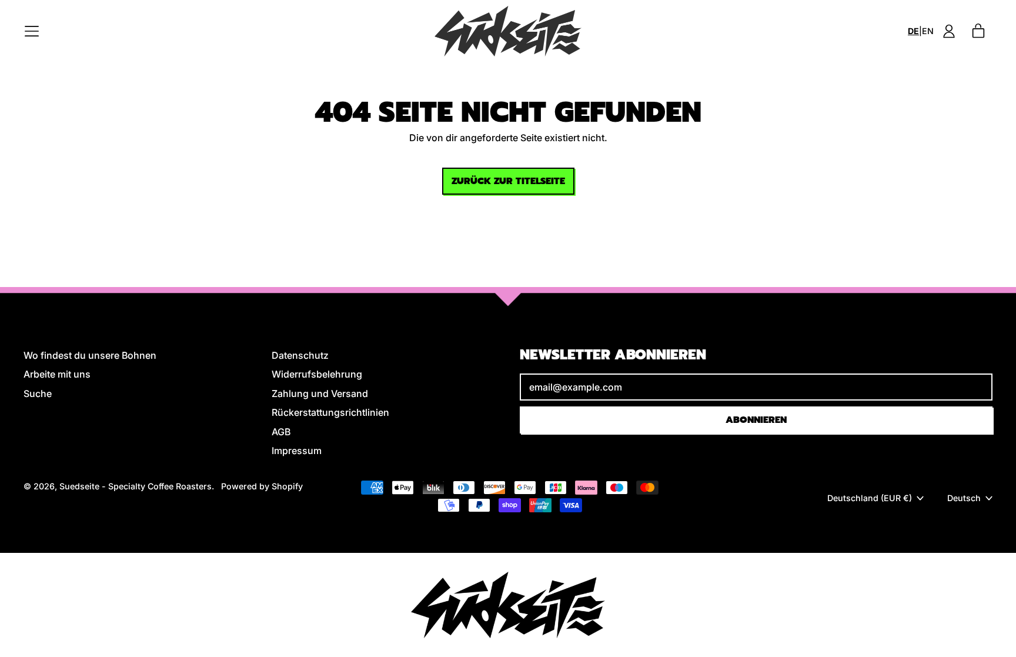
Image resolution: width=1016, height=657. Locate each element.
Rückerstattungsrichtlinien (330, 412)
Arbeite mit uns (57, 374)
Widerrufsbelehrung (317, 374)
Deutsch (964, 498)
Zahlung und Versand (320, 393)
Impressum (297, 450)
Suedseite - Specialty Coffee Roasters (135, 486)
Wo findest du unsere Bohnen (90, 355)
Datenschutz (300, 355)
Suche (38, 393)
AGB (281, 432)
